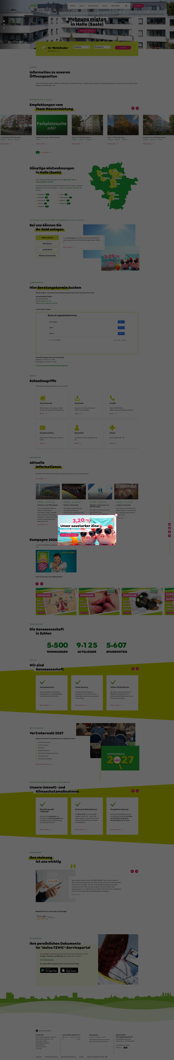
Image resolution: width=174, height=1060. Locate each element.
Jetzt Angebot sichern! (69, 535)
